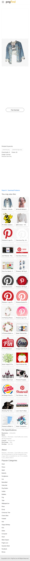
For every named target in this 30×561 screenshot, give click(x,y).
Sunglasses (5, 476)
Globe (3, 531)
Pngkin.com (5, 543)
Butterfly (4, 473)
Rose (3, 506)
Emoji (3, 509)
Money (3, 552)
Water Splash (5, 540)
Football (4, 518)
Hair (3, 521)
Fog (3, 497)
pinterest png (6, 149)
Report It (4, 190)
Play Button (5, 488)
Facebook (4, 549)
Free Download (15, 110)
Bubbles (4, 494)
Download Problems (14, 190)
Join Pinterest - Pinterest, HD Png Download (13, 256)
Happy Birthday (6, 524)
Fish (3, 527)
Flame (3, 467)
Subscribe (4, 485)
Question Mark (6, 546)
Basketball (4, 482)
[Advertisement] (15, 23)
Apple (3, 470)
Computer (4, 534)
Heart (3, 464)
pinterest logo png (17, 149)
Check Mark (5, 515)
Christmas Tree (6, 512)
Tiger (3, 500)
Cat (3, 479)
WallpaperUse (5, 503)
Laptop (3, 491)
